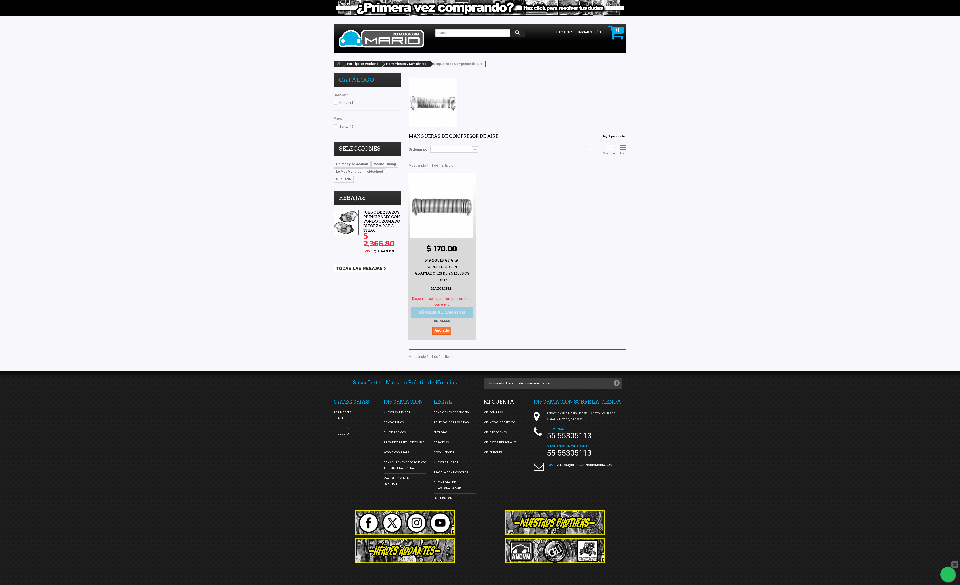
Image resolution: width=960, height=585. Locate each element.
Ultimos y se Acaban (352, 164)
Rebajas (352, 197)
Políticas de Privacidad (451, 422)
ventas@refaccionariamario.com (584, 465)
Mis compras (493, 412)
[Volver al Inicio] (339, 64)
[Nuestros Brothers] (555, 522)
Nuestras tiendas (397, 412)
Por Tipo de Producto (362, 64)
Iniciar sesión (589, 32)
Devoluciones (444, 452)
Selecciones (359, 148)
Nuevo (347, 103)
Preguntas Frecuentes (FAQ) (405, 442)
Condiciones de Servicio (451, 412)
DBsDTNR (343, 179)
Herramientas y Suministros (406, 64)
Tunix (346, 126)
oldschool (375, 171)
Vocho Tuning (385, 164)
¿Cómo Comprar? (396, 452)
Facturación (443, 498)
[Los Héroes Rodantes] (405, 550)
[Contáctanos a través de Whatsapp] (948, 574)
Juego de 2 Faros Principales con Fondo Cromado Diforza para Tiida (382, 221)
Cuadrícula (610, 153)
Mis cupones (493, 452)
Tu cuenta (564, 32)
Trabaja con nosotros (451, 472)
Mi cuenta (499, 402)
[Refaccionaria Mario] (384, 38)
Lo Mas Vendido (349, 171)
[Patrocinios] (555, 550)
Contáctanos (394, 422)
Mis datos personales (500, 442)
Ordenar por (419, 149)
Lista (623, 153)
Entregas (441, 432)
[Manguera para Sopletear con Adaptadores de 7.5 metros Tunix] (442, 206)
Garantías (441, 442)
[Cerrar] (955, 564)
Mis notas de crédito (499, 422)
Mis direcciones (495, 432)
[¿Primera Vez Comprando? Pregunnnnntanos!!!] (480, 8)
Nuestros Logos (446, 462)
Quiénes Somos (395, 432)
